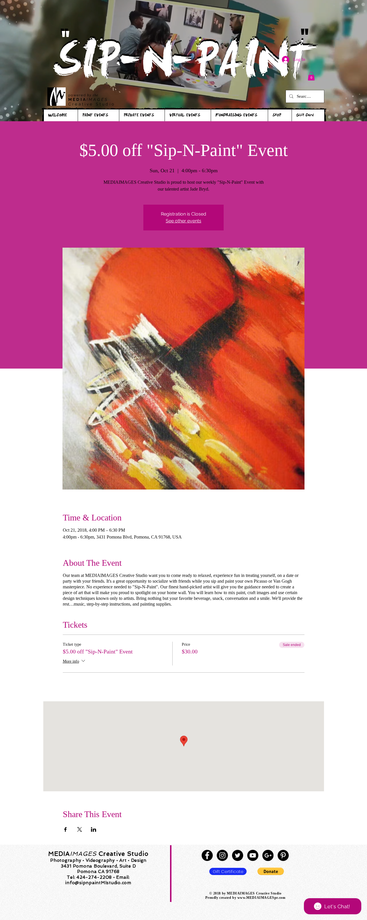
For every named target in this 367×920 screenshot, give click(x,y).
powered (77, 95)
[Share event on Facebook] (65, 829)
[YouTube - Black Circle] (252, 855)
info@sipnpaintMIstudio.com (98, 882)
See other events (183, 221)
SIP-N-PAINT (183, 65)
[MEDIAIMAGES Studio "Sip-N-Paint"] (207, 855)
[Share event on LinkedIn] (93, 829)
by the (92, 95)
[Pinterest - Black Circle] (283, 855)
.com (281, 898)
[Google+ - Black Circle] (268, 855)
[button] (311, 76)
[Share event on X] (79, 829)
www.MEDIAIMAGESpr (257, 898)
